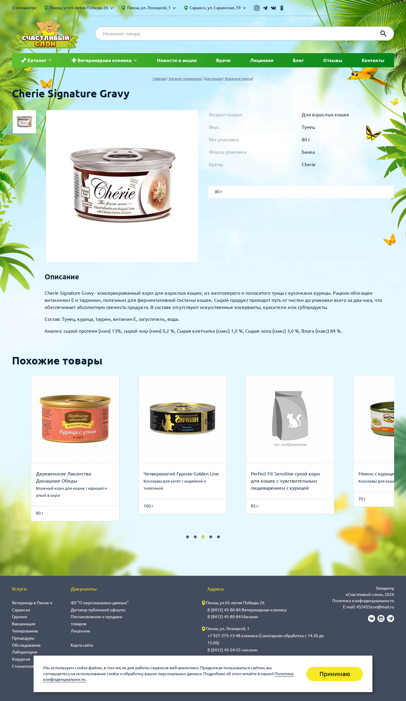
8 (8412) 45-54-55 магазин (232, 650)
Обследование (26, 645)
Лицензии (261, 60)
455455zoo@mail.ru (375, 607)
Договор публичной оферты (98, 610)
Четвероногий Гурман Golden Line (181, 473)
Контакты (373, 60)
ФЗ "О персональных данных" (100, 602)
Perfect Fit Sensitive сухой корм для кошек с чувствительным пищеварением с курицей (285, 481)
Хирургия (21, 659)
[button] (187, 536)
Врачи (223, 60)
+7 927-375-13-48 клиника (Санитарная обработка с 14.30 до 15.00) (265, 639)
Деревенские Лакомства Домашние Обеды (63, 477)
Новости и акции (177, 60)
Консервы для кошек (377, 481)
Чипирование (25, 631)
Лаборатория (24, 652)
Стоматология (25, 666)
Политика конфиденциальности (363, 600)
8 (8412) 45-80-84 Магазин (232, 616)
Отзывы (332, 60)
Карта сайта (82, 645)
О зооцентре (24, 7)
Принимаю (335, 673)
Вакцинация (23, 623)
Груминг (20, 616)
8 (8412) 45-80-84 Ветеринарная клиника (247, 610)
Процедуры (23, 638)
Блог (298, 60)
